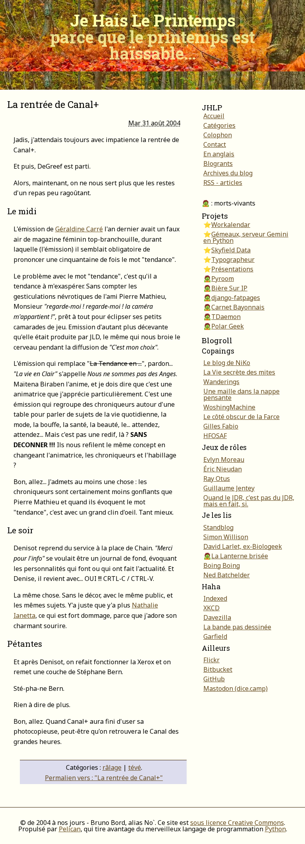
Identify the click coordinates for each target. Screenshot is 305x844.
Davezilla (217, 617)
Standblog (218, 527)
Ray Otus (216, 478)
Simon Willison (225, 537)
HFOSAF (215, 435)
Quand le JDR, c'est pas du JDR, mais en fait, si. (248, 500)
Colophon (217, 135)
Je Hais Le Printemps (152, 36)
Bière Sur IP (229, 288)
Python (275, 829)
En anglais (218, 154)
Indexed (215, 598)
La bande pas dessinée (237, 627)
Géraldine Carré (79, 229)
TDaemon (226, 316)
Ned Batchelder (226, 575)
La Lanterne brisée (239, 556)
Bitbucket (217, 669)
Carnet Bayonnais (237, 307)
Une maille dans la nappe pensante (241, 394)
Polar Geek (227, 326)
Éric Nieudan (222, 469)
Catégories (219, 125)
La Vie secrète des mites (239, 372)
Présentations (232, 269)
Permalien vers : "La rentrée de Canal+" (104, 777)
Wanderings (221, 381)
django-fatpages (235, 297)
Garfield (215, 636)
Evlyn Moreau (223, 459)
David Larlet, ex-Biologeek (242, 546)
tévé (134, 767)
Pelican (70, 829)
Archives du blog (228, 173)
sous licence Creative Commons (237, 822)
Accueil (213, 116)
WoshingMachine (229, 407)
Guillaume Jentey (229, 488)
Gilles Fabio (220, 426)
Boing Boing (221, 565)
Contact (214, 144)
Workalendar (230, 224)
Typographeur (233, 259)
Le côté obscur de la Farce (241, 416)
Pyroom (222, 278)
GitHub (214, 679)
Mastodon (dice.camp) (235, 688)
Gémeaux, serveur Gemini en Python (245, 237)
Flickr (211, 660)
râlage (112, 767)
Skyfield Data (231, 250)
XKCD (211, 608)
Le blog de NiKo (226, 362)
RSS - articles (222, 182)
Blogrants (218, 163)
